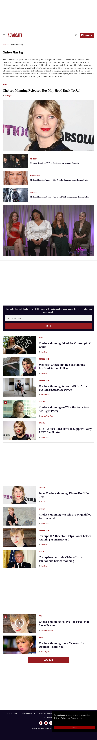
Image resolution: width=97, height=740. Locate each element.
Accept (74, 727)
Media (41, 637)
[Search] (76, 35)
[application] (48, 230)
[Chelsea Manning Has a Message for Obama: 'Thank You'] (19, 644)
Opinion (42, 423)
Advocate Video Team (47, 416)
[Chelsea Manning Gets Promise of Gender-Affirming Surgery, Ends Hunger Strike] (15, 178)
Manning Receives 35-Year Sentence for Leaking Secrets (54, 163)
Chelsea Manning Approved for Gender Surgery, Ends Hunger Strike (59, 180)
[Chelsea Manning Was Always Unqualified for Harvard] (19, 516)
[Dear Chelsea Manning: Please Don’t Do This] (19, 495)
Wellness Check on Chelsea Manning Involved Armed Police (62, 366)
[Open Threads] (51, 723)
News (5, 85)
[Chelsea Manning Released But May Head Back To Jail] (48, 125)
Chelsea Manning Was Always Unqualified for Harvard (65, 516)
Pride (41, 616)
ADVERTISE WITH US (45, 713)
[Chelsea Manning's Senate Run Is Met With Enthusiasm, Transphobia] (15, 195)
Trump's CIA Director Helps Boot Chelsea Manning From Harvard (65, 537)
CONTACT (9, 713)
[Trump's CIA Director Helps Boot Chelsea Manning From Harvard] (19, 537)
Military (33, 159)
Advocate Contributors (47, 630)
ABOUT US (17, 713)
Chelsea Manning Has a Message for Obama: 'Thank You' (62, 645)
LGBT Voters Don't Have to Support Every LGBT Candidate (65, 430)
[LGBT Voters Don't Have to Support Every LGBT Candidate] (19, 430)
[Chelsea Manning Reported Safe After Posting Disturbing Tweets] (19, 387)
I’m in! (48, 326)
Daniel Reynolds (45, 652)
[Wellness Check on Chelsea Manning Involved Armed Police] (19, 366)
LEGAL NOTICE (48, 717)
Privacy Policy (60, 718)
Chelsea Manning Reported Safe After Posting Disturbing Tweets (63, 387)
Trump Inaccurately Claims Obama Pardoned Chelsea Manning (61, 559)
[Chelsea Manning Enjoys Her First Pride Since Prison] (19, 623)
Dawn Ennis (44, 502)
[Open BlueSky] (46, 723)
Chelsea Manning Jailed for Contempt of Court (64, 345)
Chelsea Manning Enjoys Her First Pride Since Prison (64, 623)
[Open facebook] (41, 723)
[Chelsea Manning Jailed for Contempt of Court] (19, 345)
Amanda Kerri (44, 437)
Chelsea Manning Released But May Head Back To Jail (41, 90)
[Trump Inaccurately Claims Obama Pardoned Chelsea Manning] (19, 559)
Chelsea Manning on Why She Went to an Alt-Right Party (64, 409)
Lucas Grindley (45, 395)
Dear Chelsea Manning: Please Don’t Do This (64, 495)
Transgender (35, 176)
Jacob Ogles (8, 96)
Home (5, 44)
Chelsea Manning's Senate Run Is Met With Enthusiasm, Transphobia (59, 197)
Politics (33, 193)
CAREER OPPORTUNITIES (29, 713)
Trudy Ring (44, 352)
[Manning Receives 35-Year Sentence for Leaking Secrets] (15, 161)
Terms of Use (76, 718)
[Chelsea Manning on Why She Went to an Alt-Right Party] (19, 409)
